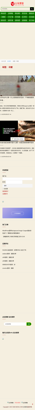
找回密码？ (5, 191)
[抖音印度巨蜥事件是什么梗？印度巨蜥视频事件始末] (17, 131)
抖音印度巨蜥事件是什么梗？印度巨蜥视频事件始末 (17, 142)
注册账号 (5, 194)
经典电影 (17, 20)
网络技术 (31, 13)
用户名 (4, 176)
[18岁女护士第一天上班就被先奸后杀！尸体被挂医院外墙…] (17, 85)
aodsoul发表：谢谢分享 (9, 253)
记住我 (6, 188)
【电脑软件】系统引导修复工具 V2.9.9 (13, 236)
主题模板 (10, 13)
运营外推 (10, 20)
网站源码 (17, 13)
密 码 (3, 182)
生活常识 (24, 17)
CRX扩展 (10, 17)
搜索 (29, 324)
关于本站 (31, 20)
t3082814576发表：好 (8, 264)
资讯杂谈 (24, 13)
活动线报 (31, 17)
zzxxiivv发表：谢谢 (8, 268)
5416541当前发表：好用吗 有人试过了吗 (14, 250)
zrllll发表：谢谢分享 (8, 257)
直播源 (3, 17)
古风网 (9, 61)
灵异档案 (17, 17)
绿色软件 (3, 20)
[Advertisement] (17, 40)
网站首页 (3, 13)
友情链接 (24, 20)
